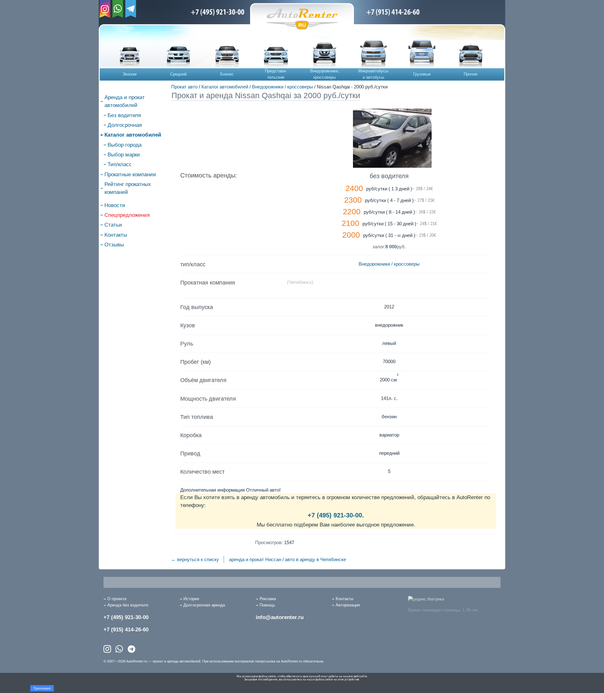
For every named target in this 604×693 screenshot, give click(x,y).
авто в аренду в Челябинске (315, 559)
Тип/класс (120, 164)
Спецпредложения (127, 215)
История (191, 598)
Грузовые (422, 74)
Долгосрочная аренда (204, 605)
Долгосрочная (125, 125)
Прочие (471, 74)
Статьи (113, 225)
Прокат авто (184, 86)
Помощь (267, 605)
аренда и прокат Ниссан (255, 559)
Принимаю (42, 688)
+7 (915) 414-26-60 (125, 630)
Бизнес (227, 74)
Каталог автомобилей (224, 86)
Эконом (129, 74)
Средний (178, 74)
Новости (114, 205)
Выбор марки (124, 155)
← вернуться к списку (195, 559)
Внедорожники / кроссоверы (282, 86)
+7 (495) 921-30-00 (125, 617)
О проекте (116, 598)
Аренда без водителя (127, 605)
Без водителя (124, 115)
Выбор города (125, 145)
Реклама (268, 598)
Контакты (115, 235)
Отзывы (114, 245)
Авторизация (348, 605)
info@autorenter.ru (280, 617)
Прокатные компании (130, 174)
